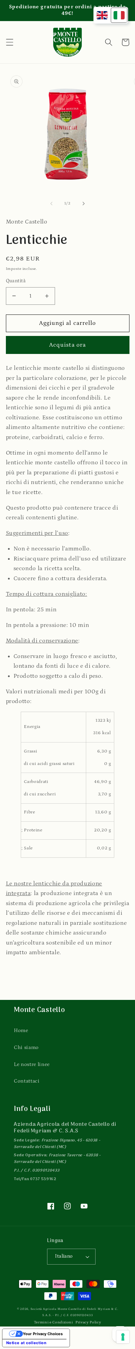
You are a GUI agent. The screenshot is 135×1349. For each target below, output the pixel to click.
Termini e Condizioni (53, 1322)
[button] (9, 42)
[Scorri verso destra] (83, 203)
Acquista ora (67, 345)
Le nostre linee (32, 1064)
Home (21, 1030)
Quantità (16, 281)
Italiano (64, 1256)
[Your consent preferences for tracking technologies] (122, 1336)
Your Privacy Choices (43, 1333)
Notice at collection (26, 1342)
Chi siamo (26, 1047)
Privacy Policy (88, 1322)
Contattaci (27, 1081)
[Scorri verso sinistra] (51, 203)
